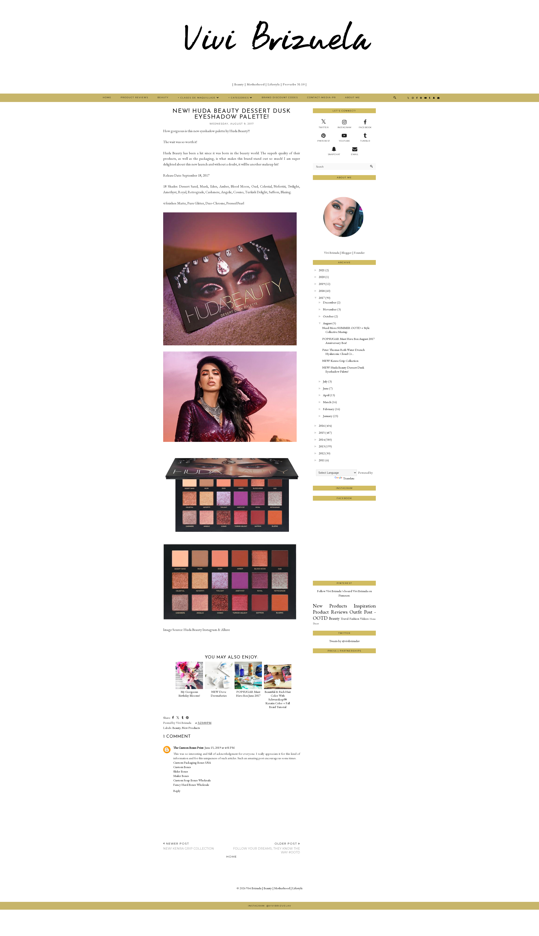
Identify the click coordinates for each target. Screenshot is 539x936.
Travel (344, 619)
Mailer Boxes (181, 776)
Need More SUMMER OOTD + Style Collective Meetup (346, 330)
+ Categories (238, 97)
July (325, 381)
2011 (322, 460)
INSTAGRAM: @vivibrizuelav (269, 905)
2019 (322, 284)
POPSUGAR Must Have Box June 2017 (248, 693)
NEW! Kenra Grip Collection (340, 361)
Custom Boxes (182, 767)
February (328, 409)
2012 (322, 453)
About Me (352, 97)
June (325, 388)
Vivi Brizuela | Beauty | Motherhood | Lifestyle (274, 888)
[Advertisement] (344, 564)
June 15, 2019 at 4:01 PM (220, 748)
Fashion (354, 619)
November (330, 309)
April (326, 395)
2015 (322, 432)
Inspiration (365, 605)
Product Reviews (134, 97)
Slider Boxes (180, 771)
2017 (322, 298)
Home (107, 97)
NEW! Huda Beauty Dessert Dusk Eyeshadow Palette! (343, 369)
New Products (191, 728)
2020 (322, 277)
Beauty (163, 97)
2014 (322, 439)
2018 (322, 291)
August (327, 323)
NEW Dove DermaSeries (219, 693)
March (327, 402)
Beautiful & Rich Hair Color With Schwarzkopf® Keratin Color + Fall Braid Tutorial (278, 699)
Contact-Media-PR (321, 97)
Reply (176, 791)
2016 (322, 426)
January (327, 416)
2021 (322, 270)
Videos (364, 619)
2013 (322, 446)
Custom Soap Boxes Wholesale (192, 780)
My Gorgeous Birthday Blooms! (189, 693)
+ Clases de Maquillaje (197, 97)
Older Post (266, 848)
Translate (348, 478)
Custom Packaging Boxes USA (192, 762)
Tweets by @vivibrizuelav (344, 641)
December (329, 302)
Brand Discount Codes (280, 97)
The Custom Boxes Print (188, 748)
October (328, 316)
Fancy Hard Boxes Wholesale (191, 785)
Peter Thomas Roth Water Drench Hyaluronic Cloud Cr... (343, 352)
